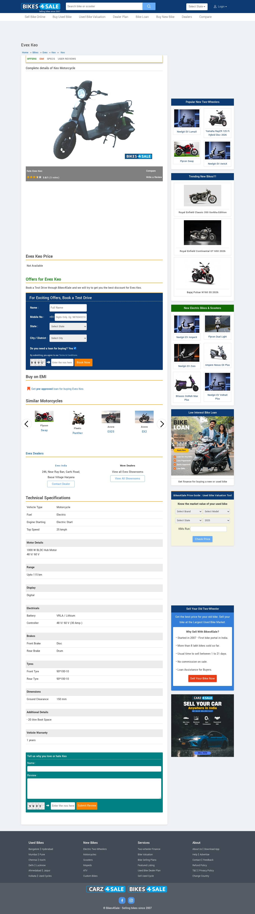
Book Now (83, 362)
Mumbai (33, 854)
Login (221, 7)
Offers (32, 59)
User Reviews (67, 59)
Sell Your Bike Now (202, 678)
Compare (205, 17)
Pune (42, 854)
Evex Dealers (34, 453)
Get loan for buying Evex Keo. (57, 389)
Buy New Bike (165, 17)
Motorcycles (89, 854)
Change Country (200, 876)
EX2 (144, 432)
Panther (78, 433)
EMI (42, 59)
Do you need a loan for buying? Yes (51, 349)
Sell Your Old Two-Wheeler (202, 609)
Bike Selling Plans (147, 860)
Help (194, 854)
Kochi (43, 860)
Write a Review (154, 177)
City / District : (38, 338)
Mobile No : (37, 317)
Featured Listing (146, 865)
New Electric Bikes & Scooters (202, 308)
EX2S (111, 432)
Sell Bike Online (35, 17)
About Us (197, 849)
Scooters (88, 860)
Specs (51, 59)
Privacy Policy (206, 870)
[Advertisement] (127, 31)
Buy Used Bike (62, 17)
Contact (196, 860)
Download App (211, 849)
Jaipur (47, 870)
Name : (34, 308)
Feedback (208, 860)
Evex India (61, 465)
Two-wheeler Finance (149, 849)
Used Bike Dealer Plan (149, 870)
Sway (44, 430)
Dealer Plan (120, 17)
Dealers (187, 17)
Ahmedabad (35, 870)
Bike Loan (142, 17)
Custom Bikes (90, 876)
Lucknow (41, 865)
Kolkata (32, 876)
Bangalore (34, 849)
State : (34, 326)
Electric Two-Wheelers (95, 849)
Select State (196, 7)
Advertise (204, 854)
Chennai (33, 860)
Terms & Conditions (68, 355)
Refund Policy (199, 865)
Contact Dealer (61, 484)
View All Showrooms (127, 479)
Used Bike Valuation (92, 17)
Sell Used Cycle (146, 876)
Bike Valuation (145, 854)
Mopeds (87, 865)
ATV (85, 870)
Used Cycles (45, 876)
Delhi (31, 865)
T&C (194, 870)
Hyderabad (47, 849)
